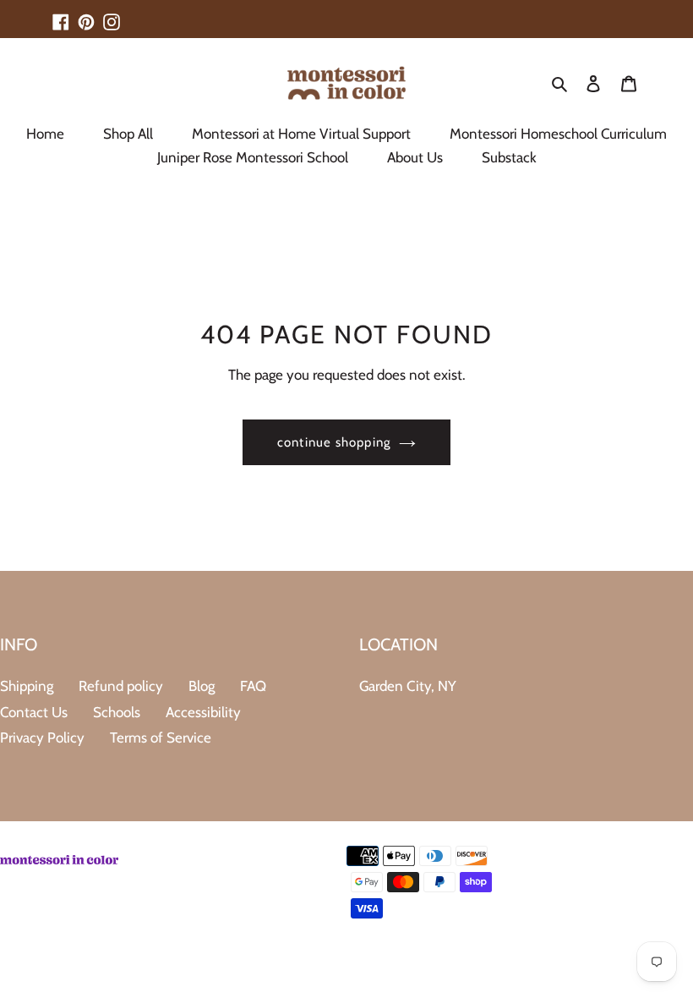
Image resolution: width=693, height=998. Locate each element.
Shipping (26, 685)
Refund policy (121, 685)
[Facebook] (60, 14)
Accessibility (203, 712)
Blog (201, 685)
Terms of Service (160, 737)
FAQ (253, 685)
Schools (116, 712)
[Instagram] (111, 14)
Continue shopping (333, 442)
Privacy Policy (42, 737)
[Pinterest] (86, 14)
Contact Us (34, 712)
